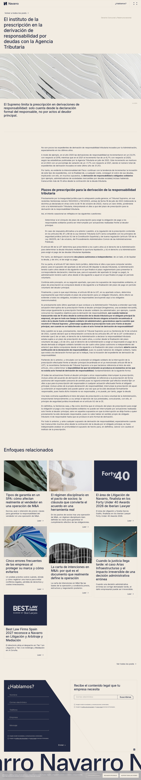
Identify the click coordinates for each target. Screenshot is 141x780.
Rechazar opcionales (110, 775)
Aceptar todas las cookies (129, 775)
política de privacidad (21, 738)
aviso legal (33, 738)
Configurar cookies (94, 775)
